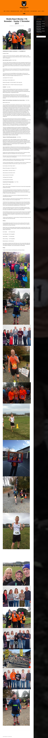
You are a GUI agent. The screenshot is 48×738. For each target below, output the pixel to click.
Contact (42, 11)
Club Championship (33, 11)
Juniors (21, 11)
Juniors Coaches (26, 11)
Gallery (39, 11)
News (4, 11)
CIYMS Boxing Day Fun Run (14, 11)
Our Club (7, 11)
